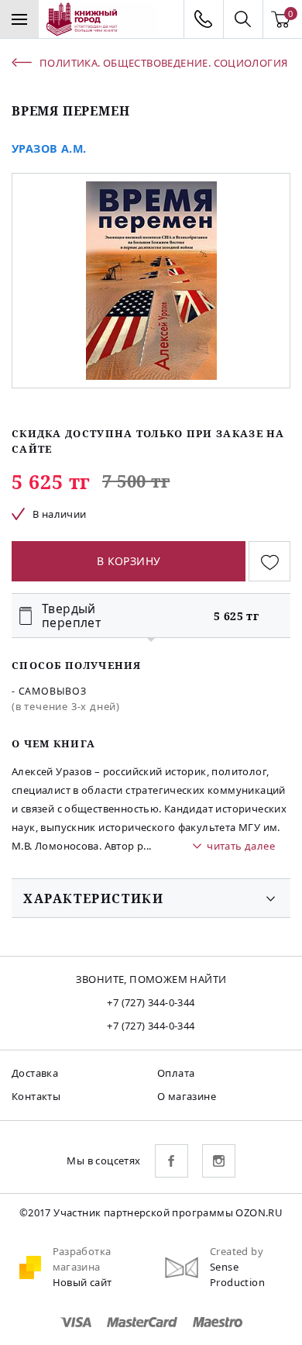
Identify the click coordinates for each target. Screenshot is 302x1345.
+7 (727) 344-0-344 (150, 1002)
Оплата (175, 1073)
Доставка (35, 1073)
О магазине (186, 1096)
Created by (236, 1251)
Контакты (36, 1096)
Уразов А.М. (49, 148)
